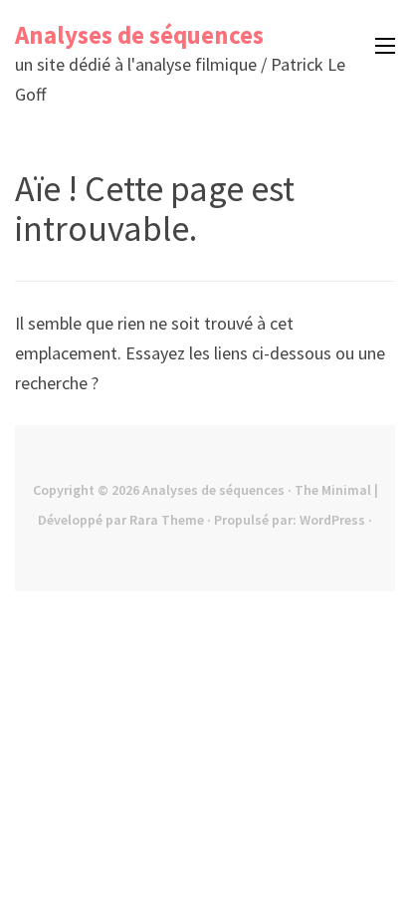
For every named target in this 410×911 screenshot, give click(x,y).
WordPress (332, 520)
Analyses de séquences (139, 35)
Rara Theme (166, 520)
